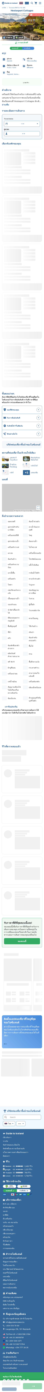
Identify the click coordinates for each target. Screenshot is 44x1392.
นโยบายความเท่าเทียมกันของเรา (15, 1152)
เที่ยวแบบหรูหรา (9, 1233)
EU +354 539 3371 (14, 1341)
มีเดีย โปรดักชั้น (9, 1305)
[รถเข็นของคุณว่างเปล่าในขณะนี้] (36, 3)
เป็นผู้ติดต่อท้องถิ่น (10, 1357)
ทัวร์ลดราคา (7, 1241)
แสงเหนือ (6, 1276)
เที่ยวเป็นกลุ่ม (8, 1230)
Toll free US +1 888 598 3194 (18, 1334)
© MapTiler (17, 510)
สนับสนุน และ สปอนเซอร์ (13, 1297)
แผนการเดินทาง (9, 1284)
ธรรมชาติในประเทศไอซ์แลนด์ (14, 1258)
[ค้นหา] (32, 3)
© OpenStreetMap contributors (31, 510)
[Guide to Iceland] (9, 3)
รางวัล (5, 1141)
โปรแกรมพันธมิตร (10, 1368)
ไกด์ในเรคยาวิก (9, 1265)
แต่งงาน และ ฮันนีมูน (11, 1308)
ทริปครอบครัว (8, 1226)
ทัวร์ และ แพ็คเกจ (9, 1204)
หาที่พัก (5, 1215)
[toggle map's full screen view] (38, 508)
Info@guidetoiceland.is (15, 1322)
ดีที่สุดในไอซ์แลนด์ (10, 1280)
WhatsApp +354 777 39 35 (17, 1347)
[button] (22, 27)
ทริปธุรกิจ (6, 1237)
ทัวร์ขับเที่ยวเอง (9, 1207)
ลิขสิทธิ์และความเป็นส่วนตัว (14, 1148)
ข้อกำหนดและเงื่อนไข (11, 1145)
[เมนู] (40, 3)
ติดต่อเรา (6, 1156)
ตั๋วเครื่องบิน (7, 1219)
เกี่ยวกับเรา (7, 1137)
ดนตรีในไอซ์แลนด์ (10, 1273)
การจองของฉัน (8, 1248)
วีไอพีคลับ (6, 1245)
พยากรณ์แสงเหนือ (10, 1288)
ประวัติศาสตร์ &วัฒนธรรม (13, 1269)
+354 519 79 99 (12, 1326)
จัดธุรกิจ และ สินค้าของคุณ (13, 1361)
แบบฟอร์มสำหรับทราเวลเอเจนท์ (15, 1364)
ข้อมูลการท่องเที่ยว (10, 1262)
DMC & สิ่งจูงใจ (9, 1301)
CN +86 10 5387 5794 (15, 1344)
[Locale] (21, 3)
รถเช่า (5, 1211)
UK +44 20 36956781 (15, 1337)
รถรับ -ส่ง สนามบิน (10, 1222)
